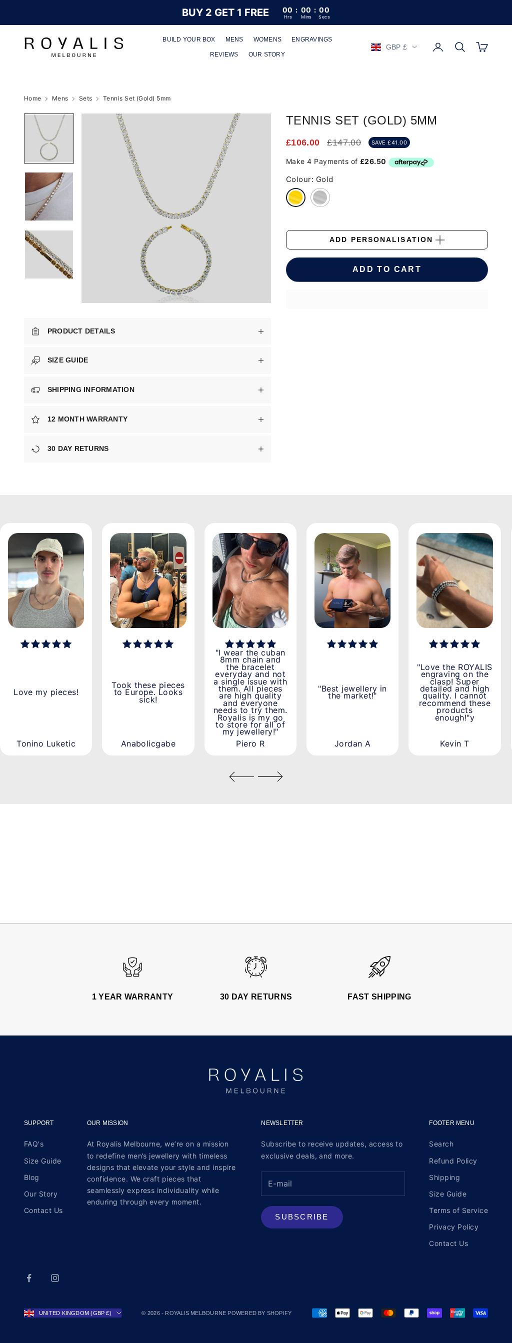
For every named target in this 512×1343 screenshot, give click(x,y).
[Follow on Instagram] (55, 1278)
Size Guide (43, 1160)
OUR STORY (266, 54)
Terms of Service (458, 1210)
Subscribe (301, 1216)
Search (441, 1144)
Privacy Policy (453, 1226)
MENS (235, 39)
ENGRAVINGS (312, 39)
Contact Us (43, 1210)
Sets (85, 98)
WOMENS (268, 39)
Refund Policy (453, 1160)
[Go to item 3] (49, 255)
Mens (60, 98)
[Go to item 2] (49, 197)
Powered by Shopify (260, 1313)
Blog (32, 1177)
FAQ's (34, 1144)
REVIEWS (224, 54)
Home (33, 98)
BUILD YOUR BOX (188, 39)
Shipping (444, 1177)
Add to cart (387, 269)
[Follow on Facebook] (29, 1278)
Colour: (310, 179)
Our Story (41, 1194)
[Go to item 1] (49, 139)
